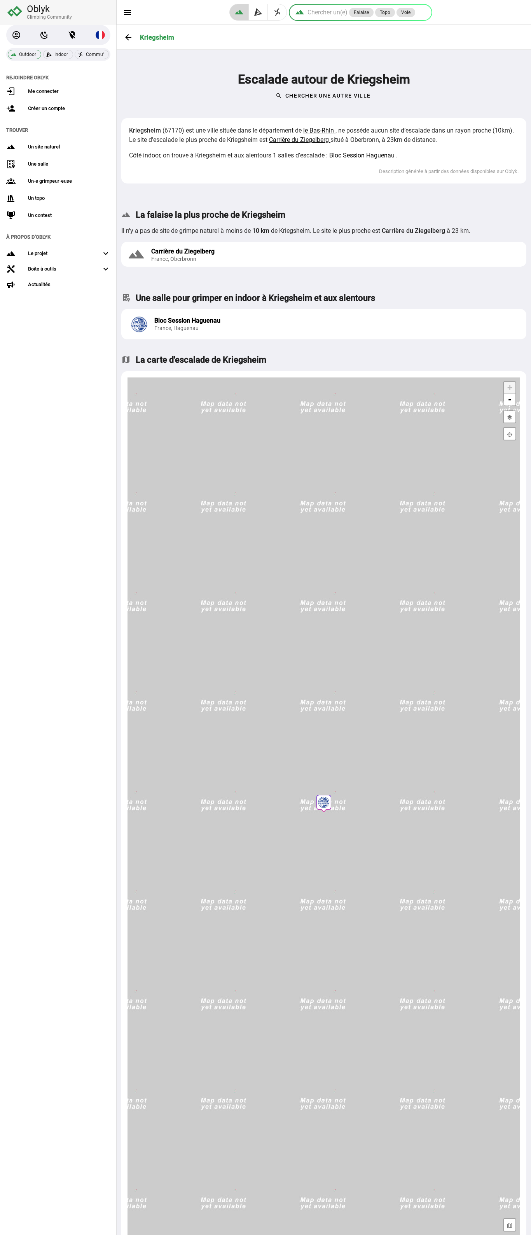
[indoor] (258, 12)
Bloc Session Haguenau (362, 155)
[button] (16, 35)
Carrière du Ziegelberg (299, 139)
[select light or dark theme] (44, 35)
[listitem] (323, 324)
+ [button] (509, 388)
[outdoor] (239, 12)
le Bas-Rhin (319, 130)
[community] (277, 12)
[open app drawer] (127, 12)
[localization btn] (72, 35)
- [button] (509, 399)
